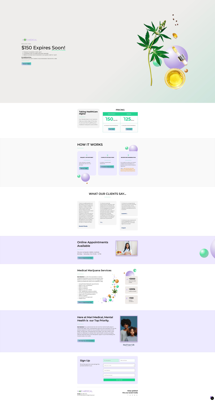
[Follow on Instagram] (132, 395)
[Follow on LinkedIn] (137, 395)
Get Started (119, 380)
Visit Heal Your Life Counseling (86, 340)
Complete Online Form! (107, 166)
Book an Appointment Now (85, 258)
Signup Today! (26, 63)
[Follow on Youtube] (134, 395)
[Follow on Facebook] (128, 395)
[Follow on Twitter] (130, 395)
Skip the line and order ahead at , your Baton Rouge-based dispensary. (128, 169)
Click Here (111, 129)
